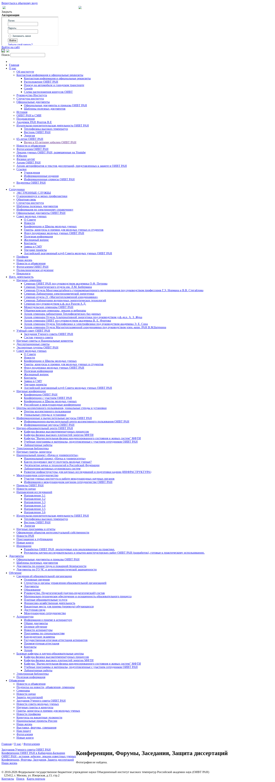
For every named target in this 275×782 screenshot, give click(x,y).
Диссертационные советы (33, 344)
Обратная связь (26, 199)
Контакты (30, 243)
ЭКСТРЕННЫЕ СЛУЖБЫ (33, 192)
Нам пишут (23, 730)
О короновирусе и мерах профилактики (41, 196)
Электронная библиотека (32, 448)
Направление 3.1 (34, 495)
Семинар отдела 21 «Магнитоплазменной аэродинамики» (61, 297)
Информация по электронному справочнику (44, 209)
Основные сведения (37, 579)
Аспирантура (24, 616)
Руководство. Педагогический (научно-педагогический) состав (64, 593)
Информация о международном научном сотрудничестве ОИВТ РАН (68, 482)
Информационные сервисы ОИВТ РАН (49, 179)
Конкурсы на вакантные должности (39, 717)
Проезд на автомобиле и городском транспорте (54, 85)
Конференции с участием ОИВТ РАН (48, 398)
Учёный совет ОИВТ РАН (33, 330)
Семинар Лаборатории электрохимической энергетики (59, 293)
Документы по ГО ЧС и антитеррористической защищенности (56, 569)
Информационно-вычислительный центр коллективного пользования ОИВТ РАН (76, 421)
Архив (28, 650)
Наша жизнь (24, 260)
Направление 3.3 (34, 502)
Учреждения (32, 172)
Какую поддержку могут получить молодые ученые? (58, 461)
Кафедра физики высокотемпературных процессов (56, 431)
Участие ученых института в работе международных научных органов (69, 478)
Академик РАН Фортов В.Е (34, 122)
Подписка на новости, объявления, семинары (45, 687)
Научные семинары (28, 280)
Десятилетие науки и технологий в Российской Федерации (62, 465)
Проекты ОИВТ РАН (30, 485)
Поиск (20, 778)
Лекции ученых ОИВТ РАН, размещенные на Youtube (51, 152)
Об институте (25, 71)
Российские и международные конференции (52, 404)
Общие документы (36, 623)
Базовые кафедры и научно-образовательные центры (50, 653)
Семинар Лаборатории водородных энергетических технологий (65, 300)
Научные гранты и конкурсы (34, 707)
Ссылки (21, 169)
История (21, 112)
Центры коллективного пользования (47, 411)
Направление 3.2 (34, 498)
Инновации (23, 545)
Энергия (29, 135)
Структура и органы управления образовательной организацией (65, 582)
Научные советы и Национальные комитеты (44, 340)
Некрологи (23, 273)
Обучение (15, 572)
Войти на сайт (10, 47)
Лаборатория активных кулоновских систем (52, 468)
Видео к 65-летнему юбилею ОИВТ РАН (50, 142)
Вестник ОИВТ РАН (37, 132)
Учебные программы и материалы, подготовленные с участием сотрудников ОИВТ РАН (81, 441)
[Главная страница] (80, 8)
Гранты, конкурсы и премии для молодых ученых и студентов (63, 229)
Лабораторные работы (38, 445)
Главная (14, 65)
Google (28, 88)
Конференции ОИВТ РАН (40, 394)
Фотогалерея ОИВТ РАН (32, 149)
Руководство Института (31, 95)
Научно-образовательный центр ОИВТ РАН (44, 428)
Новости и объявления (30, 145)
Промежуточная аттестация (41, 643)
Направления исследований (34, 492)
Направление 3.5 (34, 508)
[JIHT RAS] (7, 51)
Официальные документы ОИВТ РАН (40, 213)
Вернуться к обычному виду (19, 3)
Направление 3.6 (34, 512)
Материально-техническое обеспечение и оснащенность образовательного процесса (78, 596)
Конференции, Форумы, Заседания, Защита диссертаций (37, 759)
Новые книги (25, 542)
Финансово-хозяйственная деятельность (49, 603)
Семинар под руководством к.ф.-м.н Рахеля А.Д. (55, 303)
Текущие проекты (35, 250)
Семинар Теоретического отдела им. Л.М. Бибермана (58, 287)
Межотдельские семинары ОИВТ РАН (48, 307)
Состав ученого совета (38, 337)
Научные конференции (31, 391)
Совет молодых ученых (31, 216)
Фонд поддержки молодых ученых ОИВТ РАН (54, 233)
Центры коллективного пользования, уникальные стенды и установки (61, 408)
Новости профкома (28, 714)
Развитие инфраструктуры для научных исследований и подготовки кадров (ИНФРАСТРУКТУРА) (87, 471)
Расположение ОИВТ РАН (41, 81)
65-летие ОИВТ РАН (29, 139)
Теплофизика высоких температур (46, 128)
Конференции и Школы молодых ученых (50, 226)
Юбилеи (21, 155)
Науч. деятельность (21, 276)
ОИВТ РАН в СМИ (28, 115)
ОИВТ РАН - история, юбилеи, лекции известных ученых (38, 756)
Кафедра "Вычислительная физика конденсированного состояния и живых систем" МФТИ (82, 438)
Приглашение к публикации (34, 539)
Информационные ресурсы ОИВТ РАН (49, 424)
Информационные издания (41, 176)
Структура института (30, 98)
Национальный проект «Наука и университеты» (47, 455)
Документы (16, 556)
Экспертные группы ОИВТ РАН (37, 347)
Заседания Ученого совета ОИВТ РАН (48, 334)
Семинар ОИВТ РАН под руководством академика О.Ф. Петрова (65, 283)
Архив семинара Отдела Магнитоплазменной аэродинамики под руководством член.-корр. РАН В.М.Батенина (95, 327)
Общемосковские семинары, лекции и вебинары (55, 310)
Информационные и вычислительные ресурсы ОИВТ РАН (54, 418)
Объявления (17, 680)
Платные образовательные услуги (45, 599)
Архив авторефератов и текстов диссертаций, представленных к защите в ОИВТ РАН (71, 165)
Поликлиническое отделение (35, 270)
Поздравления (25, 118)
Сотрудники (17, 189)
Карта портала (36, 778)
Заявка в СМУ (33, 246)
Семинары (23, 690)
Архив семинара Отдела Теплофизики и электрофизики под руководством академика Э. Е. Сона (86, 324)
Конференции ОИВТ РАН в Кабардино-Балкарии (33, 753)
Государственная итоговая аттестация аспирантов (56, 640)
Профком (22, 256)
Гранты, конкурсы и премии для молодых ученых (48, 710)
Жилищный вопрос (36, 239)
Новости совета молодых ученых (37, 704)
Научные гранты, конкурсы (34, 451)
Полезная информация (38, 236)
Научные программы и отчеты (35, 529)
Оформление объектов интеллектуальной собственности (52, 532)
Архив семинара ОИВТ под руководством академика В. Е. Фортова (67, 320)
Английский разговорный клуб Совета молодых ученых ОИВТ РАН (68, 253)
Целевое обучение (35, 626)
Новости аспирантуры (38, 630)
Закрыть (6, 11)
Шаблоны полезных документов (44, 108)
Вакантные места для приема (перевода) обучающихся (59, 606)
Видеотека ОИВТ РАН (31, 182)
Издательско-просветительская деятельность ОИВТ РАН (52, 125)
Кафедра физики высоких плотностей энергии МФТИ (59, 434)
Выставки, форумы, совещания (36, 727)
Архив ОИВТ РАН (28, 162)
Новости (29, 223)
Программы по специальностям (44, 633)
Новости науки (26, 488)
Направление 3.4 (34, 505)
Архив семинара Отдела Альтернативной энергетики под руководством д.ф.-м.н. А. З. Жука (83, 317)
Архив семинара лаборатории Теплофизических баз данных (62, 313)
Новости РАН (25, 535)
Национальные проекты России (36, 720)
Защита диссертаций (29, 697)
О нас (12, 68)
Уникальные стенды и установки (45, 414)
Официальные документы (33, 102)
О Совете (30, 219)
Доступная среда (34, 609)
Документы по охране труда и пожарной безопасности (51, 566)
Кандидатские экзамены (39, 636)
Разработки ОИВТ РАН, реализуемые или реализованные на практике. (69, 549)
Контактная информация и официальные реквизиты (49, 75)
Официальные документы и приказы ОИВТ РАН (55, 105)
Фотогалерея (24, 734)
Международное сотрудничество (37, 475)
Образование (32, 589)
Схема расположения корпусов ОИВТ (48, 91)
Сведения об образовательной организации (44, 576)
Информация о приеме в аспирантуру (48, 619)
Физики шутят (25, 159)
